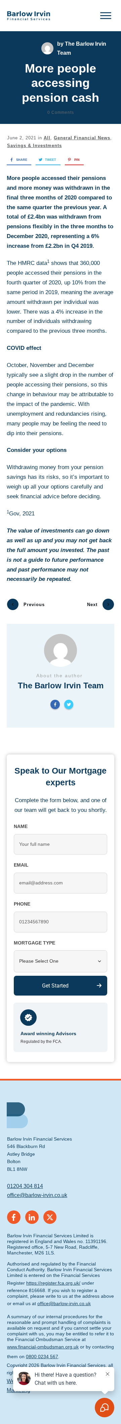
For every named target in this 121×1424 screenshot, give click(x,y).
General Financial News (82, 137)
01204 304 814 (25, 1186)
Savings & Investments (34, 145)
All (47, 137)
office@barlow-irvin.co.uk (37, 1195)
